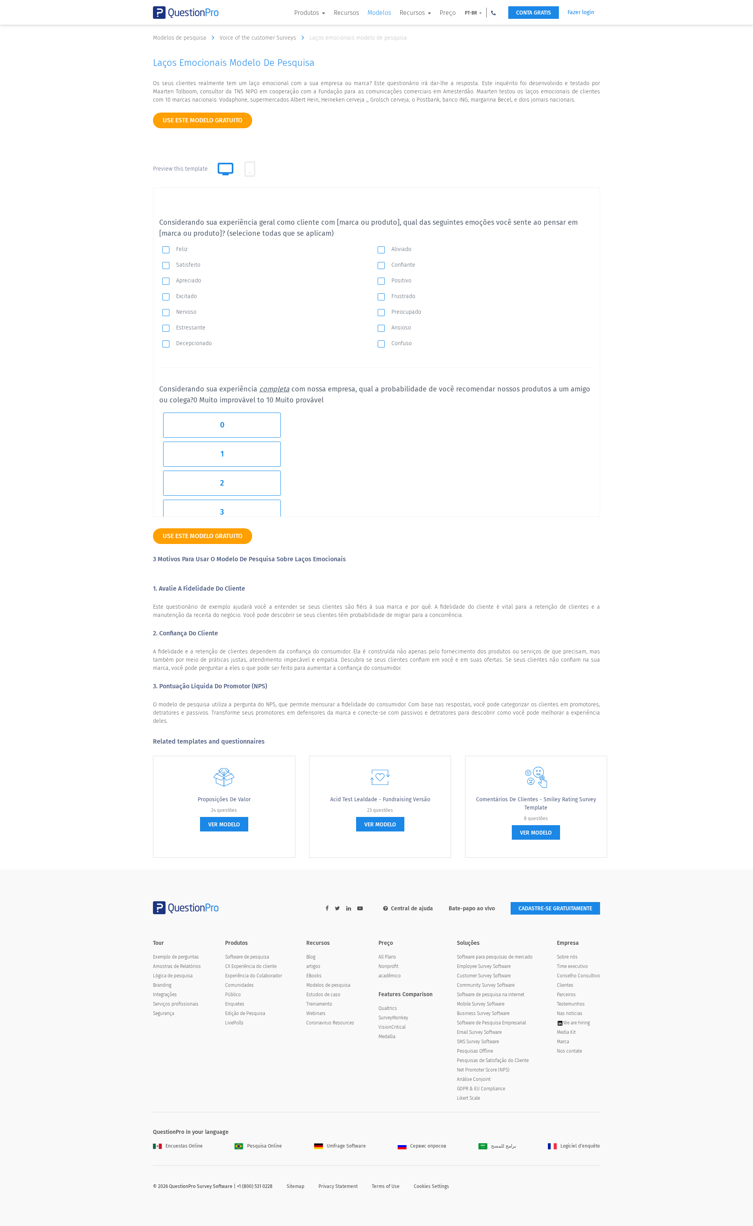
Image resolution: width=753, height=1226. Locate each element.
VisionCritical (392, 1027)
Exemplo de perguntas (176, 957)
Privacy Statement (338, 1186)
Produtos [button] (307, 12)
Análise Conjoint (474, 1079)
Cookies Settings (431, 1186)
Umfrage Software (346, 1146)
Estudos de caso (323, 994)
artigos (313, 966)
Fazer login (580, 12)
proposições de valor (224, 799)
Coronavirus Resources (330, 1023)
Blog (310, 957)
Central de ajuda (412, 908)
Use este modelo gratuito (202, 120)
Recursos (346, 12)
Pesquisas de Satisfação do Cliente (493, 1060)
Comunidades (239, 985)
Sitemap (295, 1186)
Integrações (165, 994)
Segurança (163, 1013)
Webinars (316, 1013)
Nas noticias (569, 1013)
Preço (448, 12)
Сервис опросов (428, 1146)
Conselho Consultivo (578, 976)
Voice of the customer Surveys (259, 38)
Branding (162, 985)
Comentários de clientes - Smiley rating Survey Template (536, 803)
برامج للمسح (503, 1146)
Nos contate (569, 1051)
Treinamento (319, 1004)
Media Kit (566, 1032)
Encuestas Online (184, 1146)
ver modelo (224, 824)
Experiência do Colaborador (253, 976)
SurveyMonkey (393, 1017)
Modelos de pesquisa (180, 38)
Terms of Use (386, 1186)
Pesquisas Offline (475, 1051)
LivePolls (234, 1023)
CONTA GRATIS (533, 12)
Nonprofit (388, 966)
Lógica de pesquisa (173, 976)
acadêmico (389, 976)
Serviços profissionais (175, 1004)
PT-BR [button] (471, 13)
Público (233, 994)
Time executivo (572, 966)
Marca (563, 1041)
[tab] (249, 169)
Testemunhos (571, 1004)
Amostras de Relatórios (177, 966)
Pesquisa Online (264, 1146)
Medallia (386, 1036)
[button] (493, 12)
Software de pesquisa (247, 957)
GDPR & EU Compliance (481, 1088)
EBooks (314, 976)
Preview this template (180, 169)
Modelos (379, 12)
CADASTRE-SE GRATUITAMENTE (555, 908)
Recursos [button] (413, 12)
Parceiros (566, 994)
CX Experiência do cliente (250, 966)
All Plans (387, 957)
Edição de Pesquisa (245, 1013)
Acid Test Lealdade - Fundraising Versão (380, 799)
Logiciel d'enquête (580, 1146)
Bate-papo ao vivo (472, 908)
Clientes (565, 985)
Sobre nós (567, 957)
